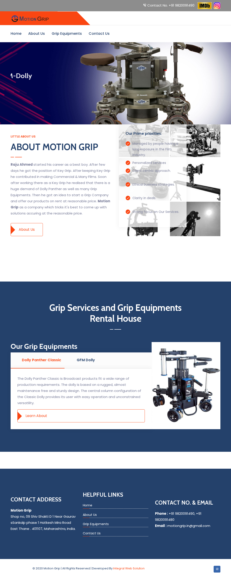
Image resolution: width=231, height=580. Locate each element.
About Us (36, 33)
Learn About (36, 415)
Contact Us (99, 33)
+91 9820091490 (170, 5)
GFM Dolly (86, 360)
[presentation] (11, 85)
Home (16, 33)
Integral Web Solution (129, 568)
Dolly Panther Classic (41, 360)
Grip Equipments (67, 33)
